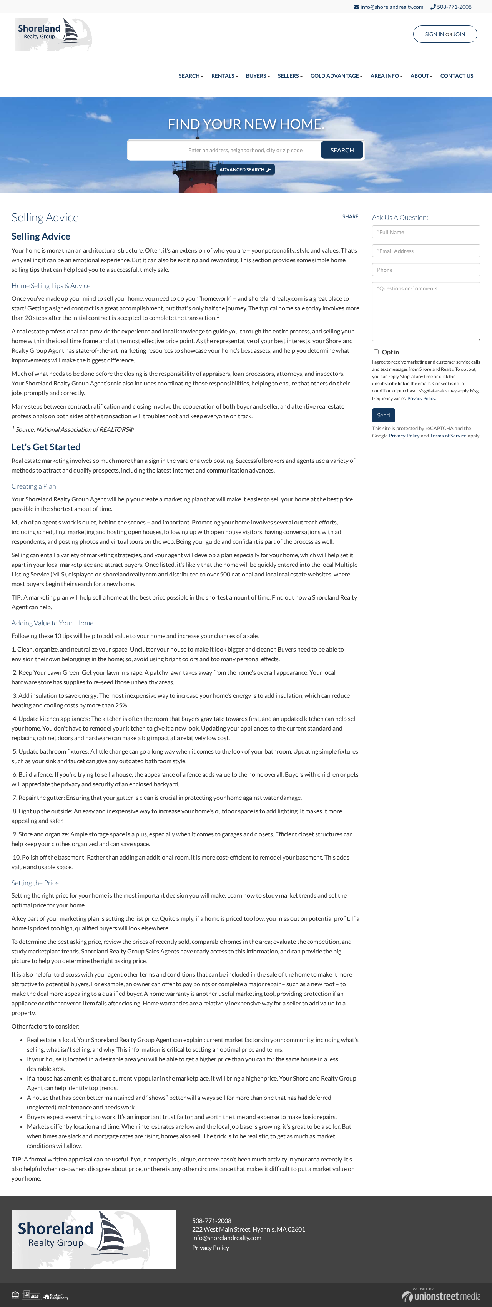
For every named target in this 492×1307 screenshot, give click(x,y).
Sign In (434, 34)
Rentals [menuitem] (222, 75)
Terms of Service (448, 435)
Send (383, 415)
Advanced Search (241, 170)
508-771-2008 (454, 6)
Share (350, 216)
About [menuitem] (420, 75)
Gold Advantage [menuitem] (335, 75)
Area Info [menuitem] (385, 75)
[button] (342, 150)
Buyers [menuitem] (256, 75)
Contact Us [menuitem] (457, 75)
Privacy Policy (421, 398)
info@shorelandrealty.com (391, 6)
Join (459, 34)
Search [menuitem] (189, 75)
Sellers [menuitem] (288, 75)
